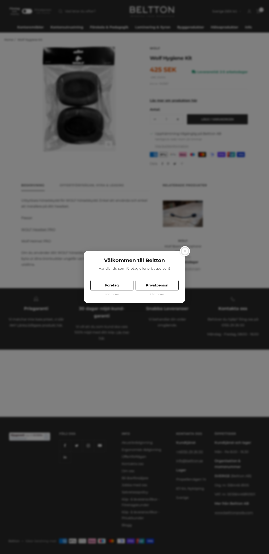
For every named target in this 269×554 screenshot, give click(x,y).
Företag (112, 285)
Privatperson (157, 285)
